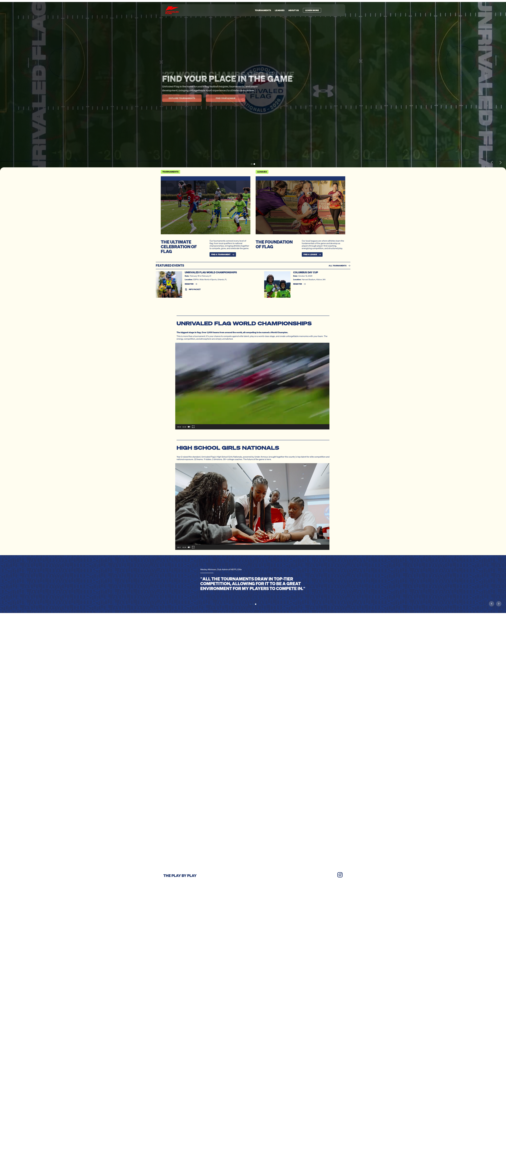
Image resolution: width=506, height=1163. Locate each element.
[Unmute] (189, 426)
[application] (252, 386)
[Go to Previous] (491, 603)
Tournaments (263, 10)
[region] (253, 86)
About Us (293, 10)
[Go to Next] (498, 603)
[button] (251, 164)
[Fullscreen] (193, 426)
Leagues (279, 10)
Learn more (312, 10)
